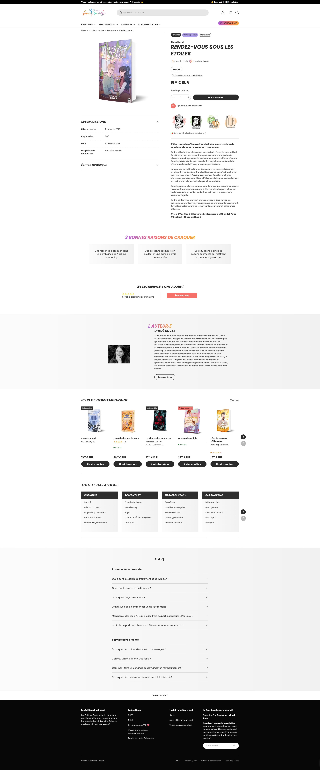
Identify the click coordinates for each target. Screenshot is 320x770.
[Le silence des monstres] (160, 420)
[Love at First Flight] (192, 420)
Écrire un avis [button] (182, 295)
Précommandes (107, 24)
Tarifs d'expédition (232, 761)
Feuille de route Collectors (141, 738)
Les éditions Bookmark (95, 761)
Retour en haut (160, 695)
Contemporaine (97, 30)
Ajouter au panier (216, 97)
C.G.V (178, 761)
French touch (181, 61)
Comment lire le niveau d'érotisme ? (190, 133)
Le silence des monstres (158, 438)
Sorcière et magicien (175, 507)
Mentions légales (190, 761)
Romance (111, 30)
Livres (83, 30)
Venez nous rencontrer (181, 725)
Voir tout (234, 400)
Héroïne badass (172, 512)
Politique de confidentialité (211, 761)
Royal (127, 512)
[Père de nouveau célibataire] (224, 420)
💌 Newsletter (232, 2)
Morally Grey (131, 507)
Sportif (87, 502)
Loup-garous (211, 507)
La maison (126, 24)
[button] (237, 12)
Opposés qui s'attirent (95, 512)
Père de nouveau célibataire (219, 440)
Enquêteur (170, 502)
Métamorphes (212, 502)
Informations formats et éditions (188, 75)
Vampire (209, 522)
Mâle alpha (210, 517)
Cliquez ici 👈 (159, 2)
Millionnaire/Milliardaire (95, 522)
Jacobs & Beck (89, 438)
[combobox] (163, 12)
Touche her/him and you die (138, 517)
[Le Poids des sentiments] (128, 420)
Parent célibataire (93, 517)
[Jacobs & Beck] (95, 420)
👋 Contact (216, 2)
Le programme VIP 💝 (139, 725)
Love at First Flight (188, 438)
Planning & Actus (148, 24)
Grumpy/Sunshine (174, 517)
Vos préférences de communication (138, 732)
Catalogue (87, 24)
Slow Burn (129, 522)
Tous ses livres (165, 377)
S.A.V (130, 715)
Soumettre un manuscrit (182, 720)
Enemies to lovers (133, 502)
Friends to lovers (201, 61)
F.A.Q (130, 720)
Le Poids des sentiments (126, 438)
